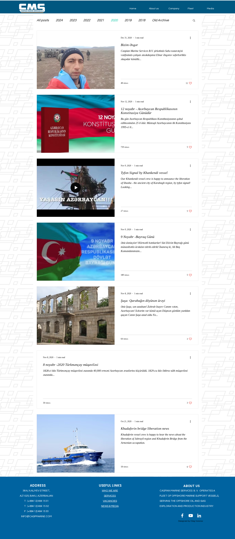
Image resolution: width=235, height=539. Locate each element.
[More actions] (191, 38)
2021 (100, 20)
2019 (128, 20)
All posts (43, 20)
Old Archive (160, 20)
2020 (114, 20)
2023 (73, 20)
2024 (59, 20)
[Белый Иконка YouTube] (190, 515)
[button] (156, 8)
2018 (141, 20)
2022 (86, 20)
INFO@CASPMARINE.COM (36, 516)
